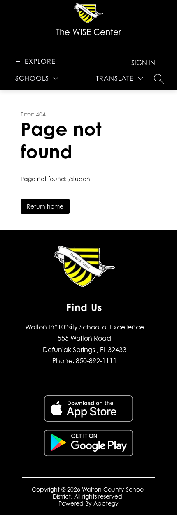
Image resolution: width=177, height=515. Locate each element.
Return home (45, 206)
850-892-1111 (96, 361)
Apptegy (106, 503)
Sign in (143, 62)
